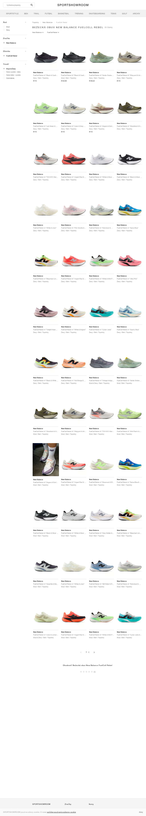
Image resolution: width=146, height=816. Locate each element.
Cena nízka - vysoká (13, 75)
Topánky (35, 22)
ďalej (141, 812)
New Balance (11, 43)
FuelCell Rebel (11, 56)
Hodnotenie (10, 78)
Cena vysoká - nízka (13, 72)
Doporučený (11, 69)
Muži (8, 27)
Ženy (8, 30)
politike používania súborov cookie (61, 812)
